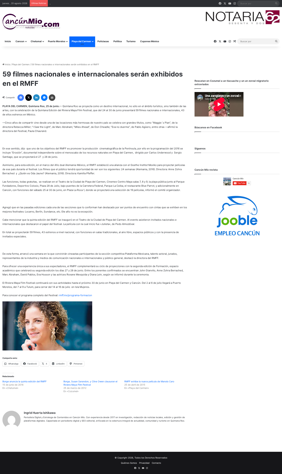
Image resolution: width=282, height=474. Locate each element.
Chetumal (36, 41)
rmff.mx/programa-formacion (75, 295)
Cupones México (149, 41)
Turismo (131, 41)
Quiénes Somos (129, 463)
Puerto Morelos (56, 41)
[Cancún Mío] (31, 22)
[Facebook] (20, 97)
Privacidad (144, 463)
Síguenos (200, 148)
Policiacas (103, 41)
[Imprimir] (52, 97)
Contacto (156, 463)
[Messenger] (44, 97)
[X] (28, 97)
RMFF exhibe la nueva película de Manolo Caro (149, 381)
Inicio (8, 41)
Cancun (20, 41)
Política (117, 41)
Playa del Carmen (81, 41)
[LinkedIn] (36, 97)
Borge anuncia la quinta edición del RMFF (24, 381)
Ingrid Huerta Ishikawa (39, 413)
